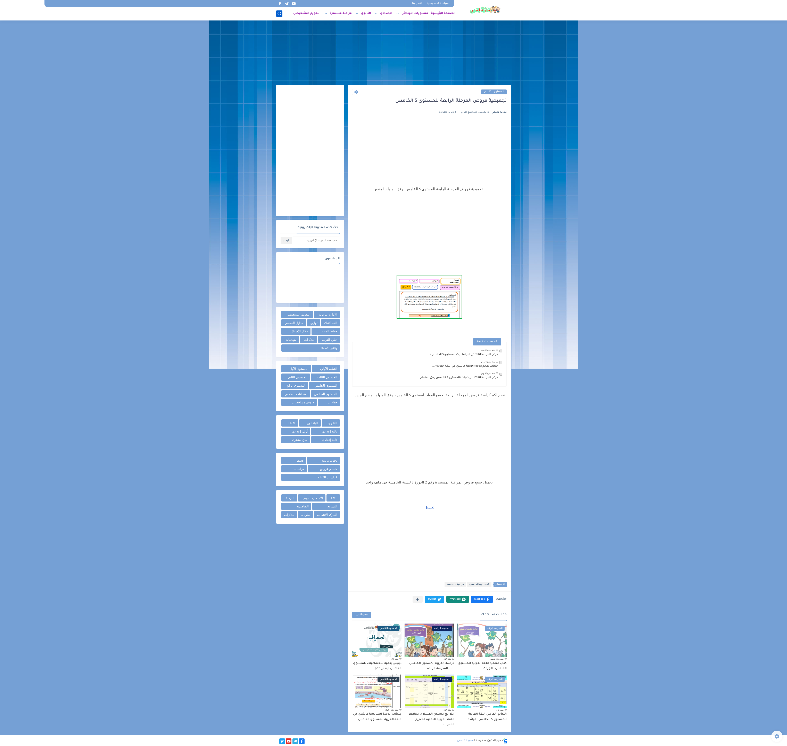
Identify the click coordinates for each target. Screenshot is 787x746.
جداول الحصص (294, 323)
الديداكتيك (330, 323)
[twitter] (282, 741)
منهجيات (291, 339)
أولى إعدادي (300, 431)
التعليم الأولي (328, 368)
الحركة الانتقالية (327, 514)
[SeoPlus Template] (505, 741)
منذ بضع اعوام (488, 350)
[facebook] (279, 3)
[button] (482, 599)
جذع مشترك (300, 439)
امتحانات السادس (296, 394)
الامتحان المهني (313, 498)
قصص (300, 460)
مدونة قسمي (465, 740)
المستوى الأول (299, 368)
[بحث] (279, 13)
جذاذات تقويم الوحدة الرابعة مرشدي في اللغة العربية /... (465, 366)
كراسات (299, 469)
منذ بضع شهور (496, 658)
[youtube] (293, 3)
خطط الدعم (329, 331)
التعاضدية (303, 506)
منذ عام (447, 658)
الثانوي (366, 13)
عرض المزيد (361, 614)
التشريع (332, 506)
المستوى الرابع (296, 385)
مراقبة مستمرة (341, 13)
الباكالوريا (312, 423)
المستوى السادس (325, 394)
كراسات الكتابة (327, 477)
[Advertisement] (393, 53)
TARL (292, 423)
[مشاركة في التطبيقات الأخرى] (418, 599)
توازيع (313, 323)
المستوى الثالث (327, 377)
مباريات (305, 514)
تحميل (429, 508)
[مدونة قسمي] (485, 10)
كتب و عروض (328, 469)
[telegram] (286, 3)
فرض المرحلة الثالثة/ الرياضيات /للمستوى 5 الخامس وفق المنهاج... (458, 377)
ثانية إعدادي (329, 439)
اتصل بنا (417, 3)
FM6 (334, 498)
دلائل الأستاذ (300, 331)
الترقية (290, 498)
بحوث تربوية (329, 460)
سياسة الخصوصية (438, 3)
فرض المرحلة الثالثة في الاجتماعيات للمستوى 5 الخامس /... (463, 354)
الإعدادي (386, 13)
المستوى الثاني (297, 377)
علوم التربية (329, 339)
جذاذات (332, 402)
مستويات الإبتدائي (414, 13)
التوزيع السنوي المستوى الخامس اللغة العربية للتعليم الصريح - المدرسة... (431, 719)
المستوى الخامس (494, 92)
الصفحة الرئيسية (443, 13)
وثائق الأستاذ (329, 348)
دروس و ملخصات (303, 402)
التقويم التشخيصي (307, 13)
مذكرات (309, 339)
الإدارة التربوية (328, 314)
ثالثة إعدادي (329, 431)
